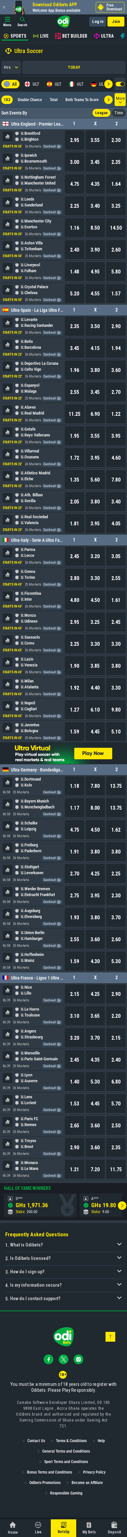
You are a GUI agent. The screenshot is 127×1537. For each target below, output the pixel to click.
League (101, 113)
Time (118, 113)
